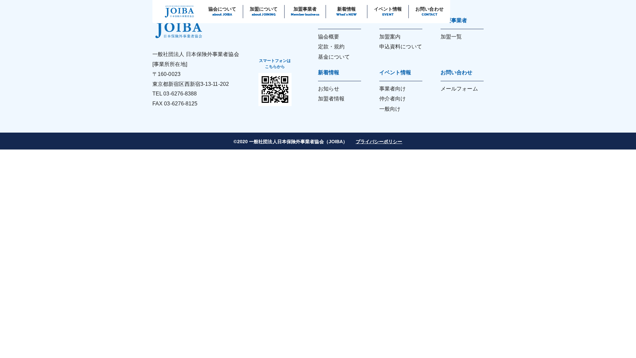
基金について (334, 57)
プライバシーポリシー (379, 141)
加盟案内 (389, 36)
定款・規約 (331, 46)
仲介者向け (392, 98)
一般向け (389, 109)
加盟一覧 (451, 36)
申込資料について (400, 46)
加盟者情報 (331, 98)
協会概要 (328, 36)
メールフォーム (459, 88)
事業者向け (392, 88)
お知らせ (328, 88)
